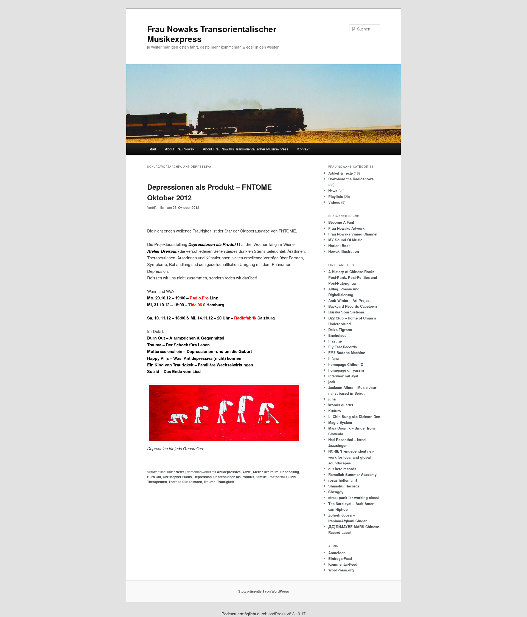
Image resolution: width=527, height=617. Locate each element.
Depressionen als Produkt (233, 476)
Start (152, 149)
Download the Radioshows (351, 178)
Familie (261, 476)
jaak (331, 381)
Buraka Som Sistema (346, 312)
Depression (203, 476)
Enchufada (337, 335)
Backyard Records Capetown (352, 306)
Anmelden (337, 552)
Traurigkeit (225, 481)
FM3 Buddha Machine (346, 352)
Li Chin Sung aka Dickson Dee (354, 416)
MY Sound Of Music (345, 239)
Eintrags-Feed (340, 558)
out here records (342, 468)
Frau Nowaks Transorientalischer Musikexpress (211, 33)
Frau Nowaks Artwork (346, 228)
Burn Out (154, 476)
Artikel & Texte (340, 173)
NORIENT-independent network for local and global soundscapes (351, 456)
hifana (333, 358)
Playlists (335, 196)
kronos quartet (340, 404)
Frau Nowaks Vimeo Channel (352, 234)
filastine (335, 341)
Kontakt (303, 149)
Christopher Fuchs (177, 476)
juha (332, 399)
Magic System (340, 422)
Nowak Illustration (343, 251)
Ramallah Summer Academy (352, 474)
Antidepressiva (229, 471)
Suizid (291, 476)
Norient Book (339, 245)
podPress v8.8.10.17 (286, 613)
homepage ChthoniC (345, 364)
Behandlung (289, 471)
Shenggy (335, 491)
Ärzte (246, 471)
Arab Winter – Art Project (349, 300)
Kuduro (334, 410)
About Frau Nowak (179, 149)
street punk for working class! (353, 497)
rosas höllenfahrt (342, 480)
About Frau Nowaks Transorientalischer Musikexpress (245, 149)
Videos (334, 202)
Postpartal (276, 476)
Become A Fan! (341, 222)
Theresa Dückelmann (185, 481)
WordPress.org (341, 570)
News (180, 471)
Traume (209, 481)
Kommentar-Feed (342, 564)
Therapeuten (157, 481)
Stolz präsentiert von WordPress (263, 591)
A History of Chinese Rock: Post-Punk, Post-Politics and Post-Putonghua (352, 277)
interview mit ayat (343, 375)
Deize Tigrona (340, 329)
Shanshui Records (344, 486)
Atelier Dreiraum (266, 471)
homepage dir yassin (346, 370)
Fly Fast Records (342, 346)
